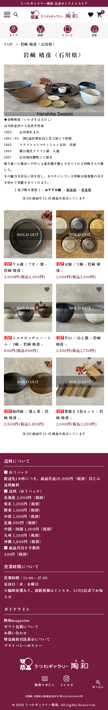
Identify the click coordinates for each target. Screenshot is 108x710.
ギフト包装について (21, 626)
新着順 (86, 189)
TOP (8, 44)
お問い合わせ (15, 632)
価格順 (71, 189)
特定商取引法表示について (27, 639)
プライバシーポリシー (23, 645)
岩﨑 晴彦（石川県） (38, 44)
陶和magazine (17, 620)
